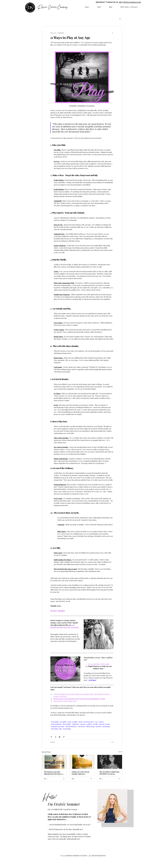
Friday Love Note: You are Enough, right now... (80, 773)
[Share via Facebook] (51, 737)
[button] (120, 18)
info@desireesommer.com (130, 2)
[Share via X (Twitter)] (55, 737)
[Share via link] (64, 737)
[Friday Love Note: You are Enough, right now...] (82, 762)
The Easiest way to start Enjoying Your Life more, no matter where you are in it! (53, 773)
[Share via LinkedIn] (59, 737)
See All (120, 752)
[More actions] (113, 33)
